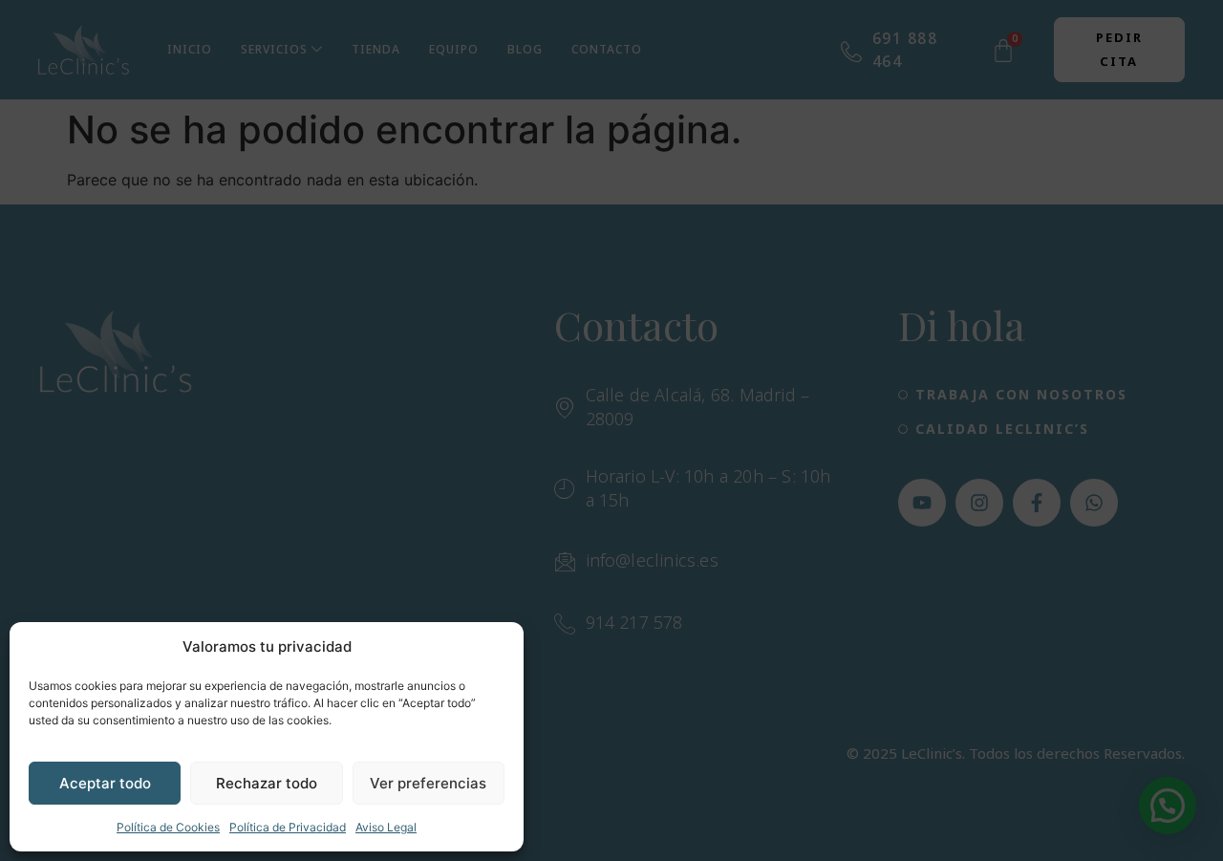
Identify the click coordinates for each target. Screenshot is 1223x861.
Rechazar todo (266, 783)
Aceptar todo (105, 783)
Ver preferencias (428, 783)
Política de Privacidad (287, 827)
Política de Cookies (168, 827)
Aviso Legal (386, 827)
